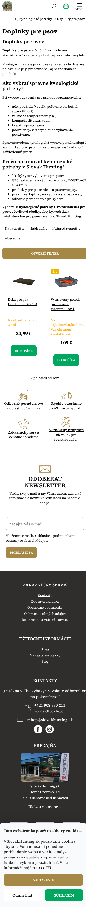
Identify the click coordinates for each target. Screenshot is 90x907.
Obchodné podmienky (45, 607)
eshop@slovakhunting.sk (50, 719)
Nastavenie (43, 879)
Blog (45, 661)
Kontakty (45, 595)
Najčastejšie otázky (45, 655)
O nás (45, 649)
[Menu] (79, 6)
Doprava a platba (45, 601)
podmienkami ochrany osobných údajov (41, 538)
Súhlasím (64, 895)
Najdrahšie (38, 228)
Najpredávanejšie (66, 228)
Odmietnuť (22, 895)
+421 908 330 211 (49, 705)
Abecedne (12, 238)
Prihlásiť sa (21, 552)
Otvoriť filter (45, 253)
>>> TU (44, 867)
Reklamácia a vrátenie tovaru (45, 619)
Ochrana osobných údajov (45, 613)
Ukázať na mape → (45, 806)
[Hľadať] (54, 6)
